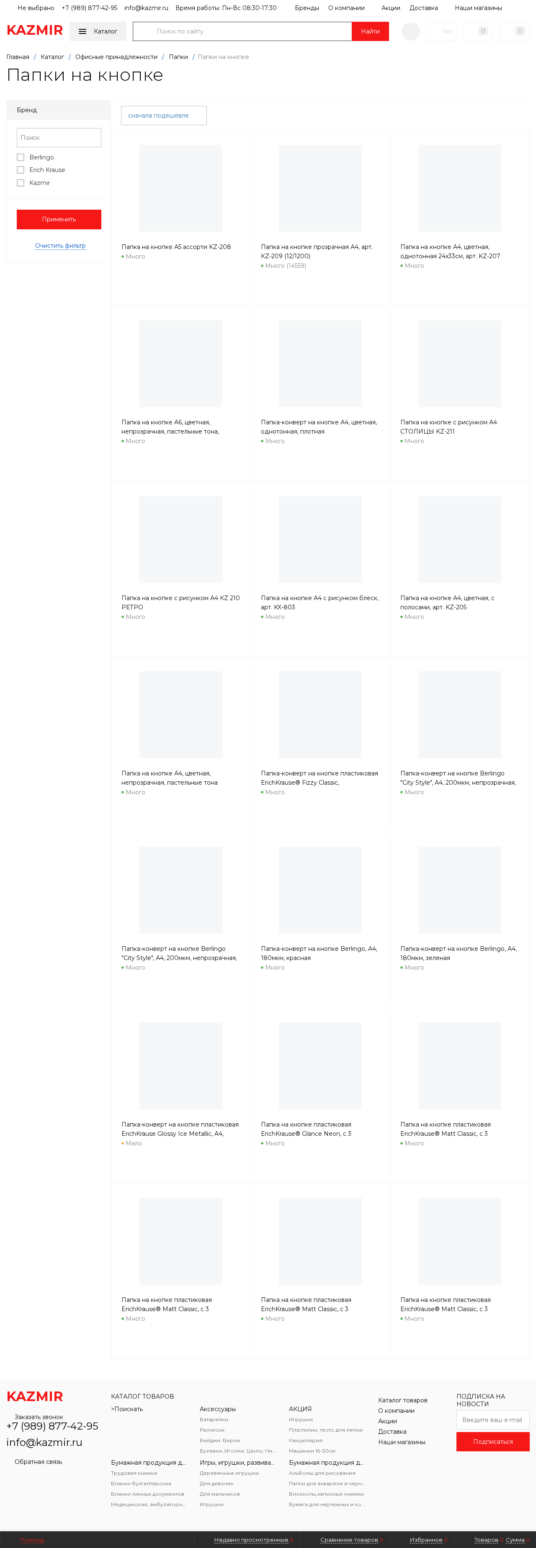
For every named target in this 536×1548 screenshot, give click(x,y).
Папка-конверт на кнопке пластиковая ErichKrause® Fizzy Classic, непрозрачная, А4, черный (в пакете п (319, 783)
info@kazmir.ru (146, 8)
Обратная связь (38, 1462)
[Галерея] (511, 114)
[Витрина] (498, 114)
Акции (390, 8)
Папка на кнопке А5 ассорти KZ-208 (176, 247)
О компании (346, 8)
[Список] (525, 114)
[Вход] (411, 31)
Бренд (27, 110)
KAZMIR (34, 30)
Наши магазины (478, 8)
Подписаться (493, 1441)
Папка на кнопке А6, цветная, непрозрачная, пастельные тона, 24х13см (170, 431)
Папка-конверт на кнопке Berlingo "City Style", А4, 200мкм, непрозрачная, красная (458, 783)
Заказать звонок (39, 1417)
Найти (370, 31)
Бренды (307, 8)
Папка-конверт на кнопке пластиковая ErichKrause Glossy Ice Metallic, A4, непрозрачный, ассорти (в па (180, 1134)
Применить (59, 219)
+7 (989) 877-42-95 (89, 8)
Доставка (424, 8)
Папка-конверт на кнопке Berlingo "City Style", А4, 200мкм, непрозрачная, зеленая (179, 958)
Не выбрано (35, 8)
